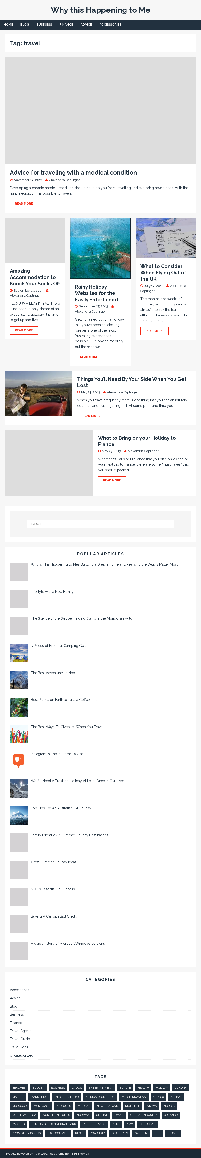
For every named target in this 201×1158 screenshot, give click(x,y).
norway (83, 1115)
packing (18, 1124)
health (143, 1087)
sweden (141, 1133)
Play (129, 1124)
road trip (97, 1133)
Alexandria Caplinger (64, 180)
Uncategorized (21, 1055)
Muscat (84, 1106)
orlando (171, 1115)
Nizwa (152, 1106)
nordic (169, 1106)
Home (8, 24)
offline (102, 1115)
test (157, 1133)
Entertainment (101, 1087)
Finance (66, 24)
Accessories (111, 24)
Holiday (162, 1087)
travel (173, 1133)
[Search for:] (100, 524)
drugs (77, 1087)
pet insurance (94, 1124)
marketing (39, 1097)
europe (125, 1087)
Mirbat (176, 1097)
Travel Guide (20, 1039)
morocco (19, 1106)
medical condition (100, 1097)
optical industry (143, 1115)
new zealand (107, 1106)
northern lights (56, 1115)
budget (38, 1087)
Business (44, 24)
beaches (18, 1087)
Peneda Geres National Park (54, 1124)
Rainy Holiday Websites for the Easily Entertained (96, 293)
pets (115, 1124)
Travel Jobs (19, 1047)
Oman (119, 1115)
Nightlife (132, 1106)
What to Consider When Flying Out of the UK (163, 272)
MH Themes (80, 1153)
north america (24, 1115)
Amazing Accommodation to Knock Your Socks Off (35, 277)
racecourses (58, 1133)
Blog (24, 24)
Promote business (26, 1133)
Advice (86, 24)
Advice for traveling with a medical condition (73, 172)
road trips (120, 1133)
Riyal (79, 1133)
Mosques (64, 1106)
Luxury (181, 1087)
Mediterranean (134, 1097)
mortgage (42, 1106)
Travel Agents (20, 1031)
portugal (147, 1124)
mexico (158, 1097)
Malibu (18, 1097)
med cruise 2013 (66, 1097)
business (58, 1087)
